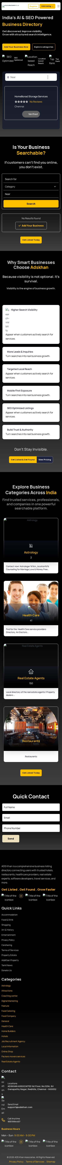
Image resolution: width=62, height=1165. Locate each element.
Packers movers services (13, 1056)
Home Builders (8, 1031)
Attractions (7, 990)
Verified (33, 114)
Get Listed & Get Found (23, 459)
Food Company (9, 1016)
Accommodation (9, 914)
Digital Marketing (10, 1000)
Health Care (7, 1026)
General (5, 1021)
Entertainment (9, 934)
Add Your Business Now (16, 47)
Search (51, 77)
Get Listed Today (31, 239)
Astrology (6, 985)
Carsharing (7, 945)
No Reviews (36, 101)
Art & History (8, 929)
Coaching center (10, 995)
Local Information (10, 1046)
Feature (5, 1005)
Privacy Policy (8, 939)
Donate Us (7, 970)
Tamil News (7, 965)
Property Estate (9, 955)
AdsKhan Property (10, 960)
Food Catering (8, 1010)
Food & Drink (7, 919)
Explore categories (43, 47)
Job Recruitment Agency (14, 1041)
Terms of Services (10, 950)
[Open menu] (58, 6)
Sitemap (50, 1161)
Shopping (6, 924)
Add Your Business (33, 225)
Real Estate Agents (11, 1061)
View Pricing (45, 459)
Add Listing (46, 6)
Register (33, 6)
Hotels (5, 1036)
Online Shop (7, 1051)
